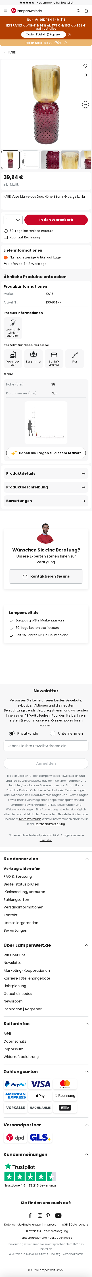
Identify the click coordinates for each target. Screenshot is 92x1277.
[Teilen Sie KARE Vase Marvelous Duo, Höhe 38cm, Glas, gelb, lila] (85, 74)
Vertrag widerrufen (22, 868)
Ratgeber (33, 1009)
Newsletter (13, 962)
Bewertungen (19, 500)
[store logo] (29, 10)
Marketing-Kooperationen (27, 970)
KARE (12, 52)
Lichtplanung (15, 985)
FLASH (43, 34)
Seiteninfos (16, 1024)
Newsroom (13, 1001)
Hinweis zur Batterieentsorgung (47, 1231)
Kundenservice (21, 859)
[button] (10, 159)
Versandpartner (22, 1125)
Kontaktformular (30, 819)
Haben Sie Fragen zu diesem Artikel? (50, 453)
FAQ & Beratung (18, 876)
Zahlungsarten (16, 899)
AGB (7, 1033)
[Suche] (78, 10)
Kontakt (11, 915)
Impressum (13, 1049)
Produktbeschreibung (27, 487)
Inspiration (13, 1009)
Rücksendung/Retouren (24, 891)
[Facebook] (33, 1215)
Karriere (11, 978)
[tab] (46, 895)
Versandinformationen (23, 907)
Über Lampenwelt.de (27, 945)
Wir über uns (14, 955)
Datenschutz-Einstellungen (22, 1224)
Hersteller (46, 840)
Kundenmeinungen (25, 1154)
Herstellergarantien (21, 922)
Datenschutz (15, 1041)
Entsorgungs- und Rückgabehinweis (47, 1238)
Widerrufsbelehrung (21, 1056)
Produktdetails (20, 473)
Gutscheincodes (18, 993)
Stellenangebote (35, 978)
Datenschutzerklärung (50, 824)
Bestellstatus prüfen (21, 884)
